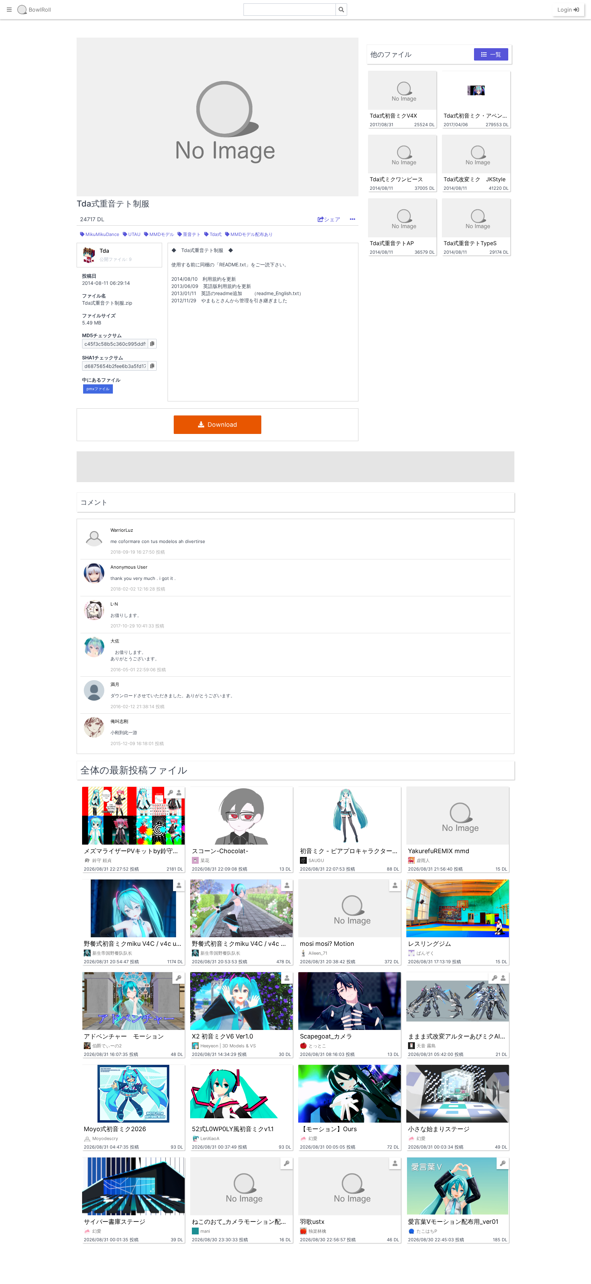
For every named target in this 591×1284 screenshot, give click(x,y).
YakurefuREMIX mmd (438, 851)
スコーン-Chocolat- (220, 851)
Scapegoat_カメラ (326, 1036)
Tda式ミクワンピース (396, 179)
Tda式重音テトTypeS (470, 243)
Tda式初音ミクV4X (393, 115)
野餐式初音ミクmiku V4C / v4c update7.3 (133, 943)
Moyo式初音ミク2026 (115, 1129)
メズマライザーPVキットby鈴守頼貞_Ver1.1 (133, 851)
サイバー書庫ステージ (114, 1221)
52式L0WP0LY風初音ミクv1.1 (233, 1129)
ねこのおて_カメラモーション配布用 (241, 1221)
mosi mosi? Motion (327, 943)
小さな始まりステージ (439, 1129)
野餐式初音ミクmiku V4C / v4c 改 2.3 (241, 943)
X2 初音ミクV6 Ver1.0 (222, 1036)
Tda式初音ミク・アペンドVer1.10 (476, 115)
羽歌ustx (312, 1221)
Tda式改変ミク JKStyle (474, 179)
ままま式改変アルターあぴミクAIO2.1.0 (457, 1036)
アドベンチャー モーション (124, 1036)
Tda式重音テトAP (392, 243)
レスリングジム (429, 943)
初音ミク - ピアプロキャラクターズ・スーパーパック (349, 851)
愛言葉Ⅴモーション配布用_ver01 (453, 1221)
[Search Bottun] (341, 9)
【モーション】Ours (328, 1129)
